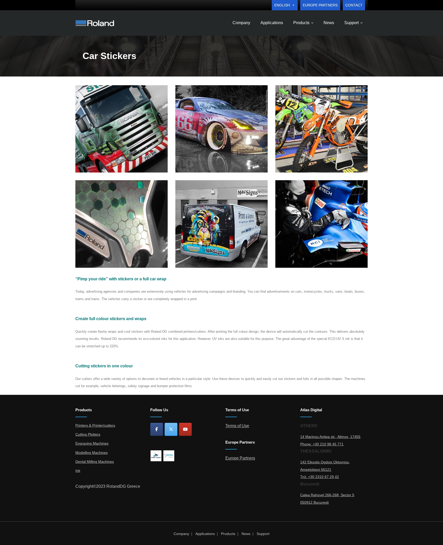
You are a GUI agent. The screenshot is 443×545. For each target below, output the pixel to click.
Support (263, 534)
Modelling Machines (91, 453)
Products (228, 534)
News (245, 534)
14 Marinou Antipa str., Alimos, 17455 (330, 437)
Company (181, 534)
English (282, 5)
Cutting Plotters (87, 434)
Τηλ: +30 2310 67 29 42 (319, 477)
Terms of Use (237, 426)
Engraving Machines (91, 443)
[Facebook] (156, 429)
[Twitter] (171, 429)
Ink (77, 470)
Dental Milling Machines (94, 462)
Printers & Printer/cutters (95, 425)
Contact (354, 5)
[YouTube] (185, 429)
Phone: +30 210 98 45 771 (322, 444)
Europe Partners (320, 5)
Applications (205, 534)
